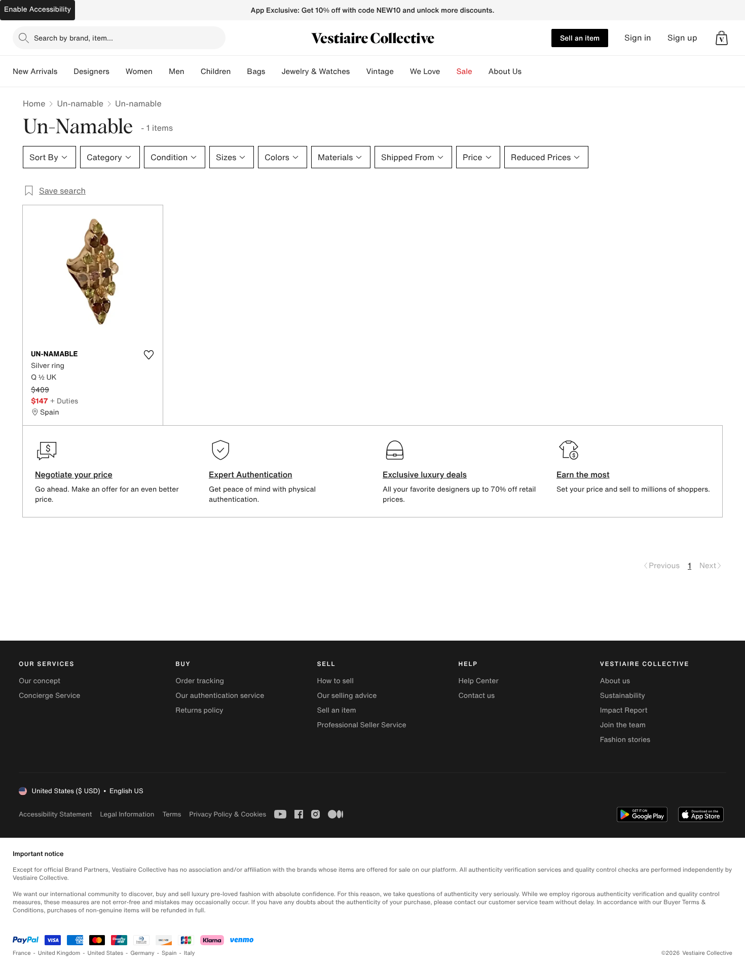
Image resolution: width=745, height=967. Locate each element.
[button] (722, 38)
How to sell (335, 681)
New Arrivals (35, 71)
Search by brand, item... (73, 37)
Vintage (379, 71)
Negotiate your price (74, 474)
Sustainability (622, 695)
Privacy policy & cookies (227, 814)
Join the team (623, 725)
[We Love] (448, 71)
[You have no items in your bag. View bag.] (722, 38)
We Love (425, 71)
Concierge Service (49, 695)
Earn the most (583, 474)
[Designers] (118, 71)
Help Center (479, 681)
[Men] (193, 71)
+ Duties (64, 400)
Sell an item (580, 37)
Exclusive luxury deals (425, 474)
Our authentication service (219, 695)
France (22, 953)
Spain (169, 953)
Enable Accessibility (37, 9)
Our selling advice (347, 695)
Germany (142, 953)
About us (615, 681)
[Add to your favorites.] (148, 355)
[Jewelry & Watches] (358, 71)
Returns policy (199, 710)
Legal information (127, 814)
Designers (91, 71)
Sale (464, 71)
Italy (189, 953)
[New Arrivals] (65, 71)
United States (106, 953)
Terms (171, 814)
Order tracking (199, 681)
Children (216, 71)
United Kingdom (59, 953)
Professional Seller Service (361, 725)
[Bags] (273, 71)
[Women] (161, 71)
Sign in (637, 37)
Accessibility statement (55, 814)
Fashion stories (625, 739)
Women (139, 71)
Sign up (682, 37)
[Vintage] (402, 71)
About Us (505, 71)
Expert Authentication (250, 474)
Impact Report (624, 710)
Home (34, 103)
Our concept (39, 681)
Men (176, 71)
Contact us (477, 695)
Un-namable (80, 103)
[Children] (239, 71)
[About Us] (530, 71)
